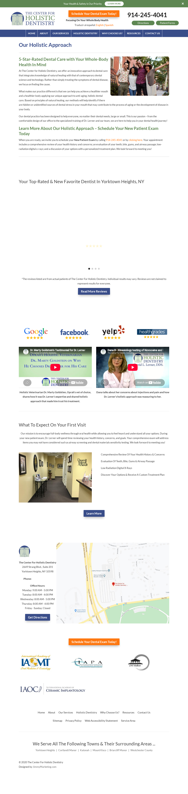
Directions (143, 23)
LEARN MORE (114, 3)
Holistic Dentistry (85, 33)
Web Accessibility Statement (101, 720)
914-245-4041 (147, 14)
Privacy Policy (74, 720)
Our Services (61, 33)
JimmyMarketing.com (44, 766)
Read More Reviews (94, 291)
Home (31, 33)
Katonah (84, 750)
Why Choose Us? (112, 33)
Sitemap (57, 720)
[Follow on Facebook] (161, 762)
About (44, 33)
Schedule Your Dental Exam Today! (93, 13)
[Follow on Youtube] (166, 762)
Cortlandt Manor (67, 750)
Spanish (109, 25)
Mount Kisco (99, 750)
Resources (134, 33)
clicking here (135, 139)
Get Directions (37, 617)
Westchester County (141, 750)
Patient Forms (167, 23)
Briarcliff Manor (118, 750)
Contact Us (152, 33)
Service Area (128, 720)
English (100, 25)
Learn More (94, 513)
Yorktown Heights (45, 750)
